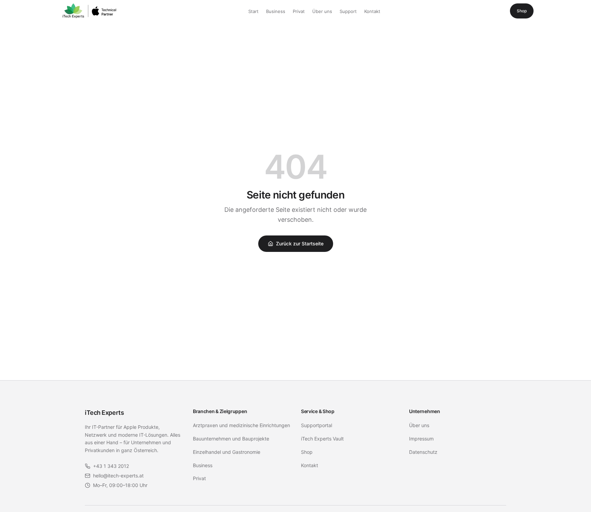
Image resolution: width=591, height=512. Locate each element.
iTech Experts (104, 412)
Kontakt (372, 11)
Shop (522, 10)
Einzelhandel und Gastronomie (226, 452)
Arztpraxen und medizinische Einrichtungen (241, 425)
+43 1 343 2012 (111, 466)
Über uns (322, 11)
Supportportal (316, 425)
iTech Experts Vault (322, 438)
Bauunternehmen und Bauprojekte (231, 438)
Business (275, 11)
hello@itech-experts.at (118, 475)
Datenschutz (423, 452)
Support (348, 11)
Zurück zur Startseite (300, 243)
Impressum (421, 438)
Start (253, 11)
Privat (299, 11)
